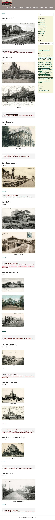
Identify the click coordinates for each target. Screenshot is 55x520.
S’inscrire (40, 88)
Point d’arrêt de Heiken (42, 27)
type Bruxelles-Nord (28, 468)
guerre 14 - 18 (22, 338)
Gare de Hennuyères (42, 37)
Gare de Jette (7, 57)
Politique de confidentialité (44, 90)
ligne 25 (27, 431)
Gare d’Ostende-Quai (10, 272)
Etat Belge (48, 64)
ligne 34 (46, 71)
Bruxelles (5, 115)
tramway (12, 432)
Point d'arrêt (43, 77)
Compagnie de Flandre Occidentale (43, 58)
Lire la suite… (4, 47)
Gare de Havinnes (41, 20)
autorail (10, 264)
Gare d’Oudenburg (9, 344)
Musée (20, 429)
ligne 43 (51, 71)
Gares (17, 51)
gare (21, 52)
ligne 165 (48, 72)
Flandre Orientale (16, 196)
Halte (44, 71)
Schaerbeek (8, 432)
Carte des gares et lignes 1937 (44, 50)
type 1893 (44, 78)
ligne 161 (24, 431)
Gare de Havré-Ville (41, 22)
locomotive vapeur (28, 115)
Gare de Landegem (9, 163)
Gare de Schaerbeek (10, 382)
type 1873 (51, 77)
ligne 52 (19, 266)
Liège (39, 74)
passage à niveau (31, 266)
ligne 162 (45, 72)
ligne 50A (27, 52)
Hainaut (40, 71)
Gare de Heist (40, 29)
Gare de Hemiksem (41, 33)
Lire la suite (4, 257)
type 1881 (31, 52)
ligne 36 (19, 156)
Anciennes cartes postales (11, 51)
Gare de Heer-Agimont (42, 26)
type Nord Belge (44, 79)
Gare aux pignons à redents (42, 68)
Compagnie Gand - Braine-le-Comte (27, 264)
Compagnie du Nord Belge (45, 60)
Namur (45, 75)
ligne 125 (41, 72)
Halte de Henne (41, 35)
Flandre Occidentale (16, 52)
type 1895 (47, 78)
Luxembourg (40, 75)
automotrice (6, 264)
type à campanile (17, 432)
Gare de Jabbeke (8, 18)
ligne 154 (20, 431)
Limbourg (50, 72)
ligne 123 (12, 266)
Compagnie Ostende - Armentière (42, 64)
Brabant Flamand (7, 468)
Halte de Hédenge (41, 24)
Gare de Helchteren (41, 31)
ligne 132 (43, 72)
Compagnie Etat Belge (8, 52)
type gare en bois (12, 339)
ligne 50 (23, 52)
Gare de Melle (7, 202)
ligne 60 (23, 115)
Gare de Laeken (8, 122)
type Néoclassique (28, 196)
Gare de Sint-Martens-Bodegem (14, 437)
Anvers (39, 55)
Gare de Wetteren (8, 473)
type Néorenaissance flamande (26, 432)
